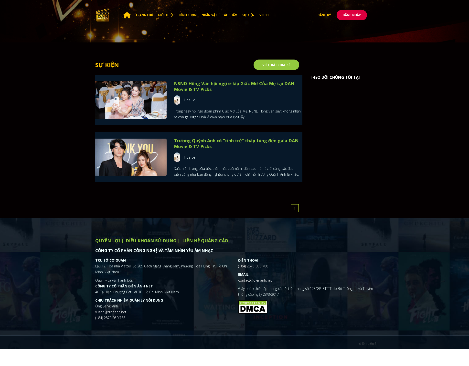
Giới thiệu (166, 15)
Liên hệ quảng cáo (205, 241)
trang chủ (144, 15)
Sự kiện (248, 15)
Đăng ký (324, 15)
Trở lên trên (365, 343)
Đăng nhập (352, 15)
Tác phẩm (229, 15)
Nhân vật (209, 15)
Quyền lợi (107, 241)
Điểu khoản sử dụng (151, 241)
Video (264, 15)
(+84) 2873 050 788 (110, 317)
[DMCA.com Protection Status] (252, 306)
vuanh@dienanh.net (110, 312)
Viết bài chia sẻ (276, 64)
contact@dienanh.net (255, 280)
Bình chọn (188, 15)
